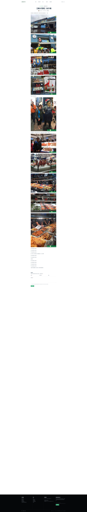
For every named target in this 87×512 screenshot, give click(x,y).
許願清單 (34, 500)
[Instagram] (23, 510)
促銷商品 (23, 500)
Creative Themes (62, 510)
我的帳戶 (34, 499)
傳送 (57, 504)
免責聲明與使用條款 (24, 502)
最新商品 (23, 498)
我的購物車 (34, 501)
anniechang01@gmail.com (50, 501)
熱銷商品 (23, 499)
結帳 (33, 502)
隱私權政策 (23, 501)
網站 (48, 275)
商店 (33, 498)
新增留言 (32, 277)
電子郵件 (40, 275)
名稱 (31, 275)
